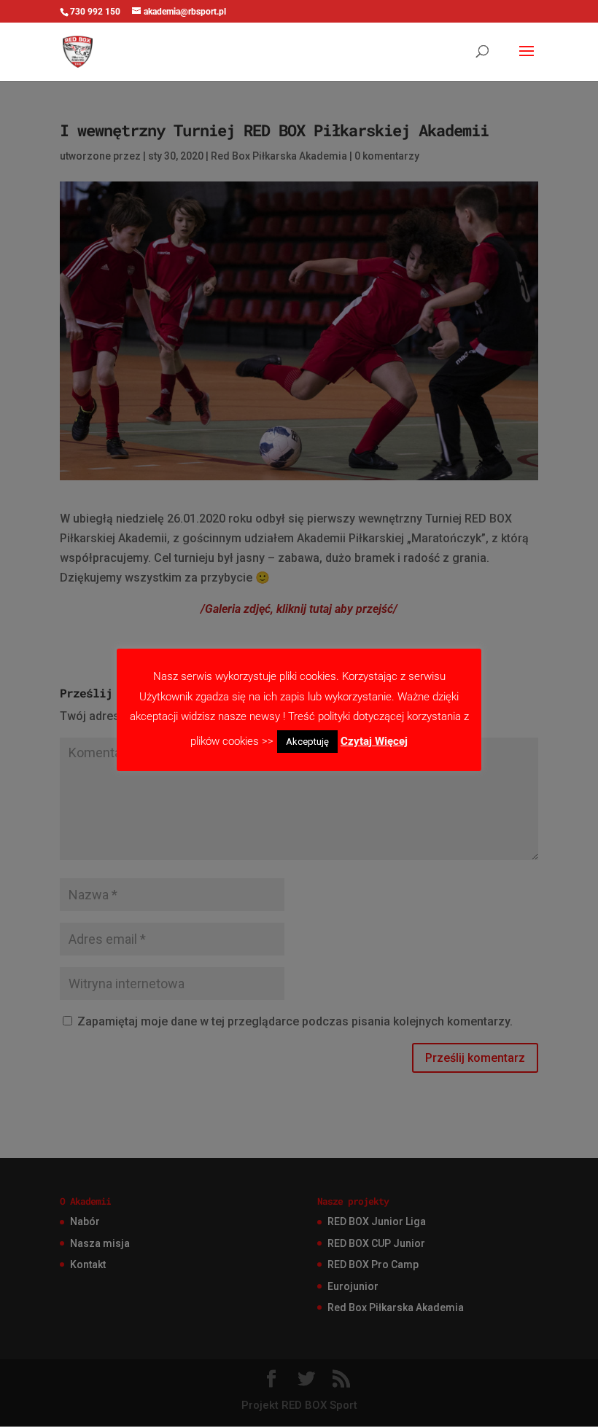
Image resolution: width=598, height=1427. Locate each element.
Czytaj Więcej (374, 741)
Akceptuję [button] (307, 741)
